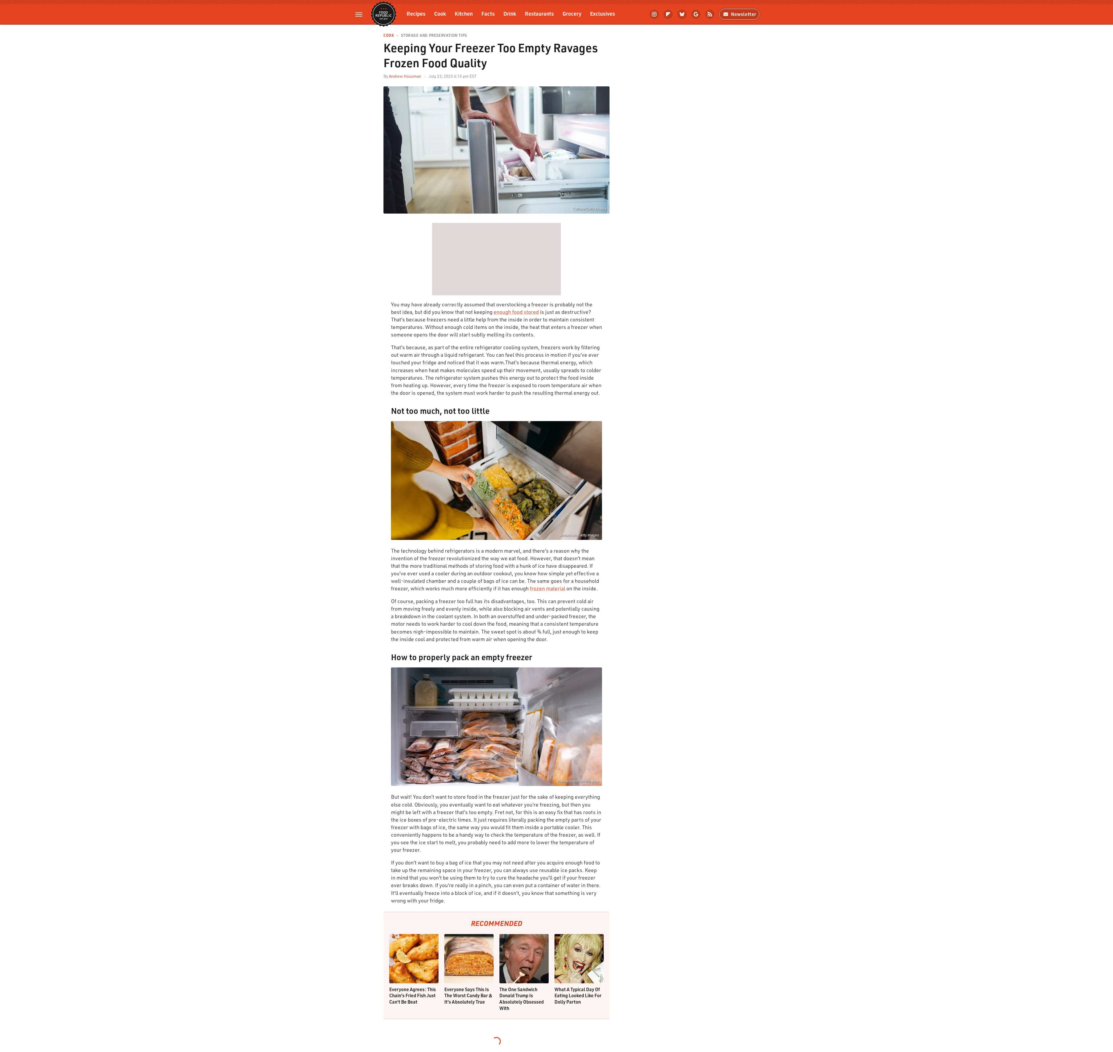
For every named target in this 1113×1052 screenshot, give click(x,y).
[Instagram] (654, 14)
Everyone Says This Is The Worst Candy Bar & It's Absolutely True (468, 995)
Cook (440, 13)
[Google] (696, 14)
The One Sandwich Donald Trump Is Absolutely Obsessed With (521, 998)
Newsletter (743, 14)
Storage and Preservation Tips (434, 35)
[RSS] (709, 14)
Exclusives (602, 13)
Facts (488, 13)
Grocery (572, 13)
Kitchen (464, 13)
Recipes (416, 13)
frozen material (547, 588)
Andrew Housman (405, 76)
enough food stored (516, 312)
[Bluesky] (682, 14)
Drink (509, 13)
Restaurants (539, 13)
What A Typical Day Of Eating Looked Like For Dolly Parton (577, 995)
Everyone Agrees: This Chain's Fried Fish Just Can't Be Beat (412, 995)
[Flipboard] (668, 14)
